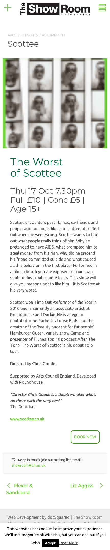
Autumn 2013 (53, 35)
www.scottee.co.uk (27, 419)
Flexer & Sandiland (19, 489)
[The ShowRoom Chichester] (55, 8)
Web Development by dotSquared (38, 517)
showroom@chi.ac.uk (28, 465)
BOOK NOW (85, 437)
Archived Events (23, 35)
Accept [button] (50, 543)
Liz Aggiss (81, 486)
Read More (68, 543)
